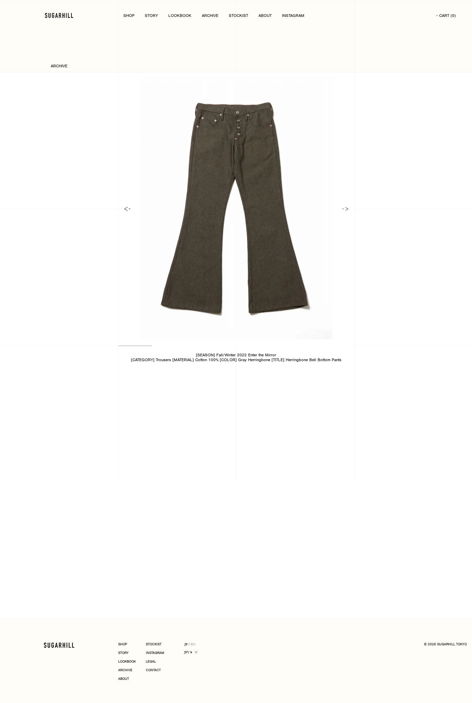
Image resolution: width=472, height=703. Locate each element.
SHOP (128, 15)
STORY (151, 15)
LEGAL (151, 662)
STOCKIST (238, 15)
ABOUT (265, 15)
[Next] (345, 209)
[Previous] (127, 209)
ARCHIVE (210, 15)
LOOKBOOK (179, 15)
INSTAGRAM (293, 15)
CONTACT (153, 670)
